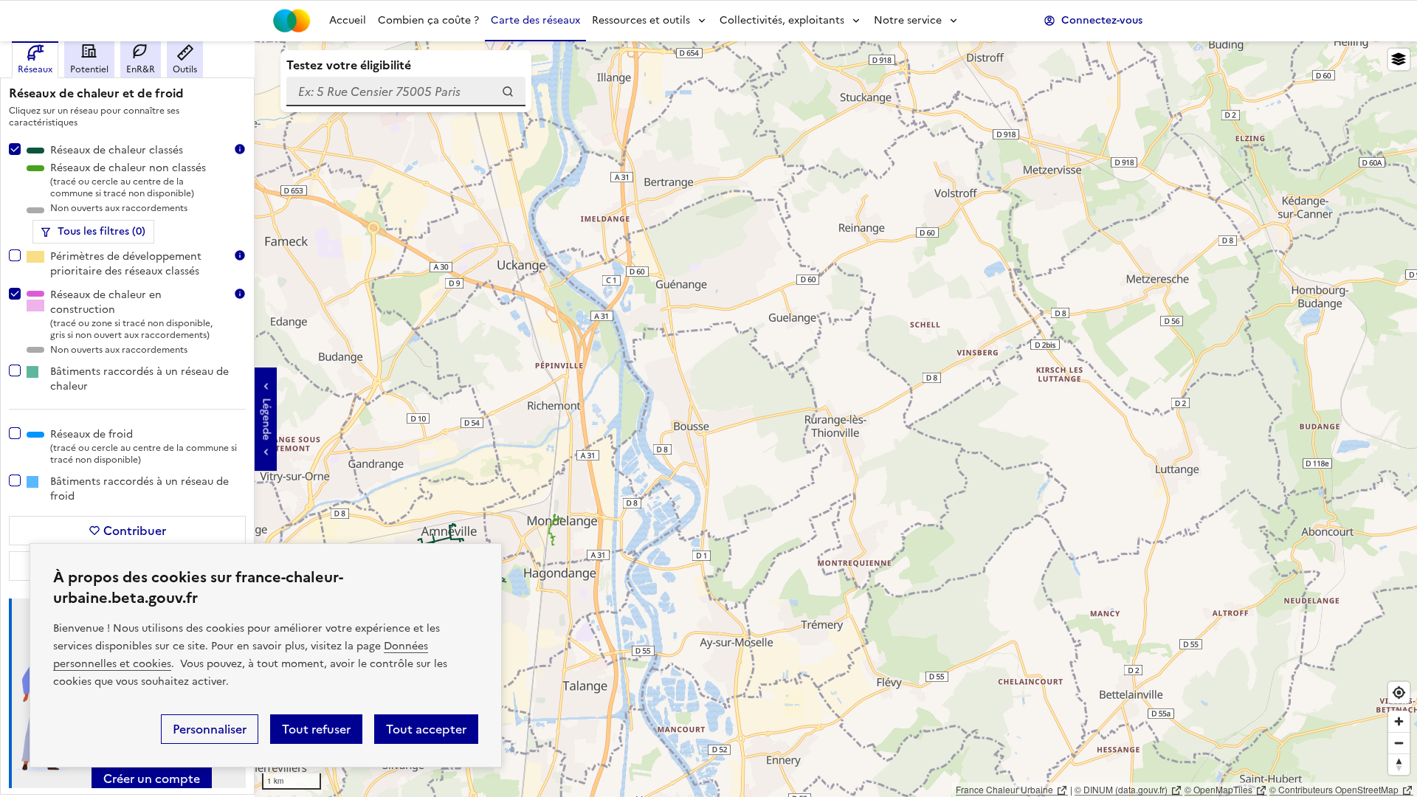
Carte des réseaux (535, 20)
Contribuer (134, 530)
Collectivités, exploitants (782, 20)
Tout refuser (316, 729)
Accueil (347, 20)
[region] (708, 419)
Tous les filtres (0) (101, 231)
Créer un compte (151, 778)
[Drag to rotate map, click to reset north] (1399, 764)
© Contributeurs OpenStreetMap (1334, 789)
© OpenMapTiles (1218, 789)
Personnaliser (209, 729)
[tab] (35, 59)
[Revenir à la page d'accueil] (291, 20)
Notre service (908, 20)
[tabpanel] (127, 433)
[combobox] (405, 91)
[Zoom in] (1399, 721)
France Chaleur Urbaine (1004, 789)
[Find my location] (1399, 692)
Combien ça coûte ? (428, 20)
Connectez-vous (1101, 20)
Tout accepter (426, 729)
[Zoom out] (1399, 742)
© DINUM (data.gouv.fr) (1121, 789)
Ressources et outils (641, 20)
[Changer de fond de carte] (1399, 59)
